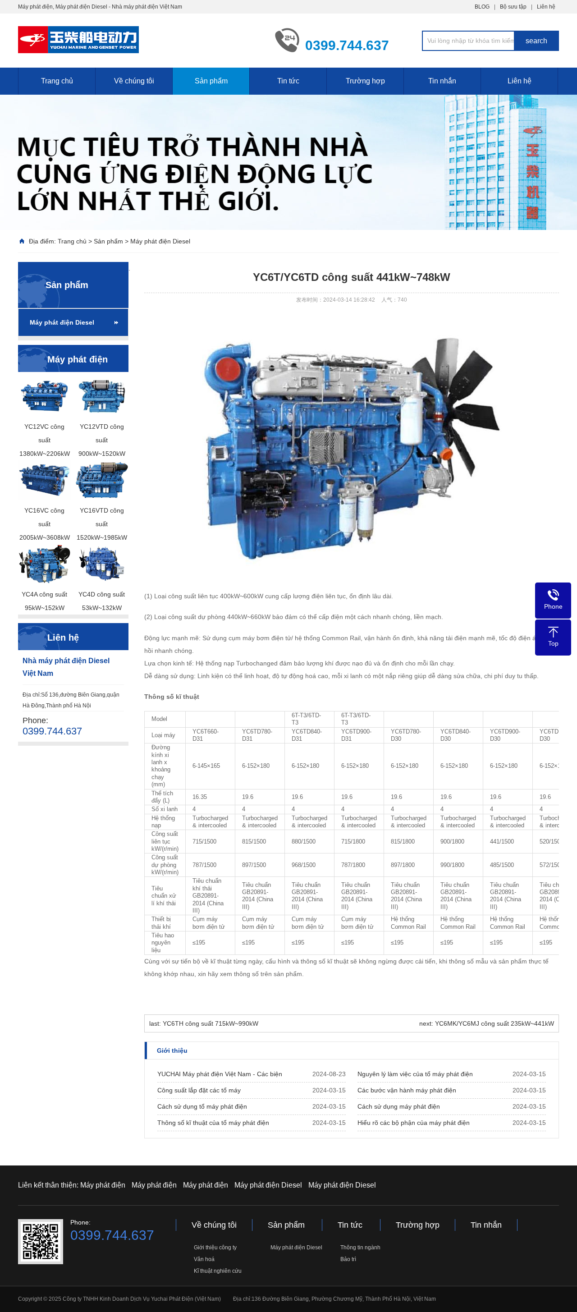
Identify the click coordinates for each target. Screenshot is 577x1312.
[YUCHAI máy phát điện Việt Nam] (139, 39)
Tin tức (288, 81)
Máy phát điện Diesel (160, 241)
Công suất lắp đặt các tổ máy (199, 1090)
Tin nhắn (442, 81)
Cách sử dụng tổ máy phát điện (202, 1106)
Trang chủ (57, 81)
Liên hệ (546, 7)
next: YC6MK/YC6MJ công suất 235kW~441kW (486, 1023)
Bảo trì (348, 1259)
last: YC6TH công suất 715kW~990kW (203, 1023)
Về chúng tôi (134, 81)
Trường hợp (365, 81)
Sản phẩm (211, 81)
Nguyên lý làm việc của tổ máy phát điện (415, 1074)
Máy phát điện (102, 1185)
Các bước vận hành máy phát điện (406, 1090)
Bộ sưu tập (513, 7)
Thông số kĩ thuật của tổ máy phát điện (213, 1122)
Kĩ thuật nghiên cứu (218, 1271)
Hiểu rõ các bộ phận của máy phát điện (413, 1122)
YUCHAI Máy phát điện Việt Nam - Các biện (219, 1074)
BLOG (482, 7)
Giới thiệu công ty (215, 1247)
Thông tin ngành (360, 1247)
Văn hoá (204, 1259)
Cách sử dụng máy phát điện (398, 1106)
